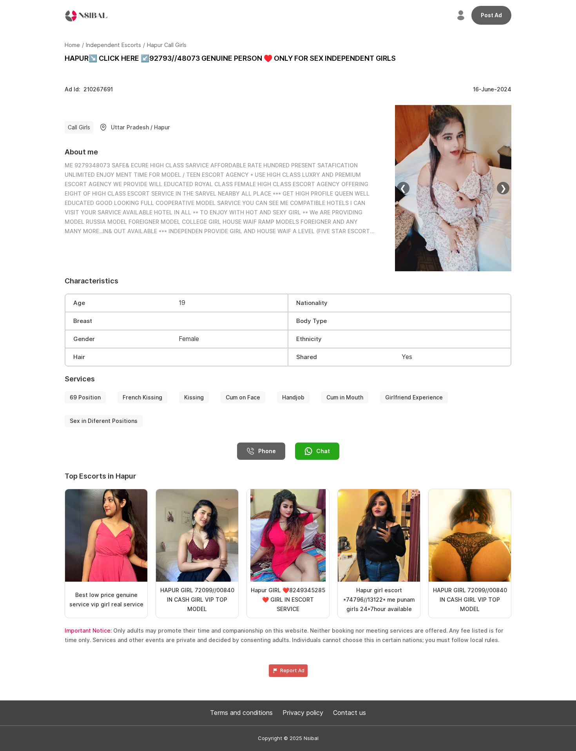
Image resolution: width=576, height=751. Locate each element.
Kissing (194, 397)
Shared (306, 357)
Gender (84, 339)
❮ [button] (403, 188)
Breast (82, 321)
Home (72, 45)
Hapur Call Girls (167, 45)
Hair (79, 357)
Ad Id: (89, 89)
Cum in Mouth (344, 397)
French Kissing (142, 397)
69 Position (85, 397)
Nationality (312, 303)
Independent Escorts (113, 45)
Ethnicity (309, 339)
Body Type (311, 321)
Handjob (293, 397)
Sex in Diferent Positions (104, 421)
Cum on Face (243, 397)
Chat (323, 451)
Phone (267, 451)
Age (79, 303)
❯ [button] (503, 188)
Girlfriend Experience (414, 397)
